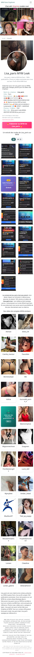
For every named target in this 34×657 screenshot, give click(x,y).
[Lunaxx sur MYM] (8, 553)
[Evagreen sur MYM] (25, 436)
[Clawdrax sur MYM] (25, 553)
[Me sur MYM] (25, 366)
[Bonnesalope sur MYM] (8, 366)
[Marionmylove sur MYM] (25, 414)
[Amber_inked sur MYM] (25, 483)
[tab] (13, 139)
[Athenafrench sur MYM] (25, 575)
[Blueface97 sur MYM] (8, 506)
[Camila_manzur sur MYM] (8, 344)
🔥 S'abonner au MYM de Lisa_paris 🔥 (17, 125)
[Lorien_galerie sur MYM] (8, 575)
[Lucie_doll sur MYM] (25, 459)
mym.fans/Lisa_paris (8, 119)
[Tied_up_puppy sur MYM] (25, 506)
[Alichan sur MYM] (8, 321)
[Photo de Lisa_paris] (8, 151)
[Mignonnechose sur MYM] (8, 436)
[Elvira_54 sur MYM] (25, 321)
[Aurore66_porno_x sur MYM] (25, 389)
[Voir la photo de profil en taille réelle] (17, 66)
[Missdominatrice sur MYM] (8, 528)
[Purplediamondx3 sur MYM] (25, 528)
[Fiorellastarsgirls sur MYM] (8, 459)
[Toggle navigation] (30, 2)
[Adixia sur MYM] (8, 389)
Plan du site (20, 654)
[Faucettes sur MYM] (25, 344)
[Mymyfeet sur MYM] (8, 483)
